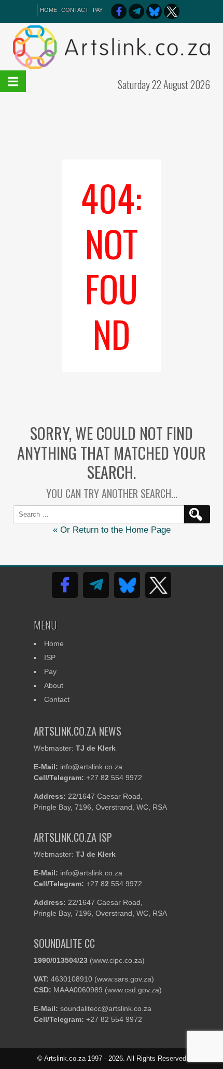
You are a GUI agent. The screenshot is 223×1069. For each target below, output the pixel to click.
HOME (48, 10)
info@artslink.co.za (91, 767)
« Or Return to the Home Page (112, 530)
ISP (49, 657)
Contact (75, 10)
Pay (98, 10)
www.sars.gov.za (124, 979)
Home (54, 643)
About (53, 685)
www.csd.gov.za (133, 990)
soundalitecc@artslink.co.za (105, 1008)
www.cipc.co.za (117, 960)
